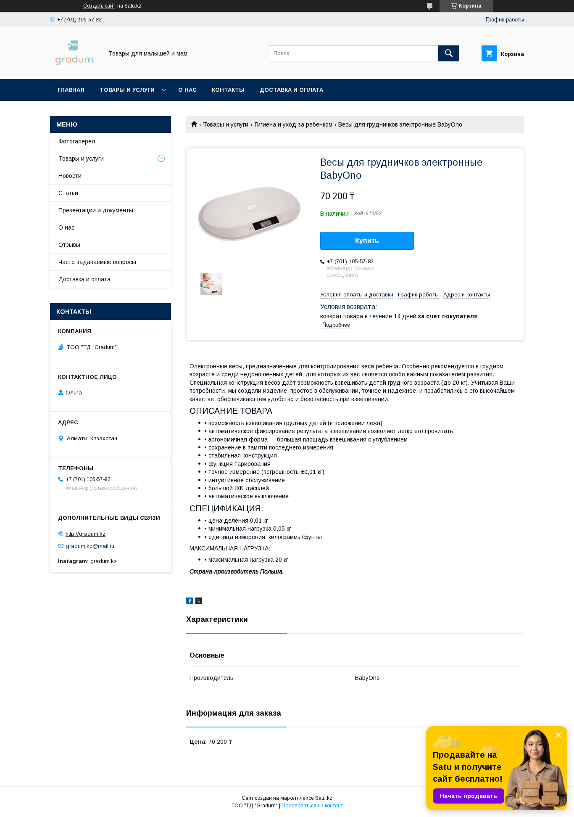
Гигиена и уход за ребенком (293, 124)
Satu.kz (323, 798)
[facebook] (189, 602)
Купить (367, 240)
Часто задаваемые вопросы (97, 262)
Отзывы (69, 244)
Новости (70, 175)
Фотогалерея (76, 141)
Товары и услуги (127, 90)
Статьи (68, 193)
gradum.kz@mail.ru (90, 545)
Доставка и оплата (291, 90)
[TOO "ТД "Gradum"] (74, 68)
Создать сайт (99, 6)
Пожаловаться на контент (312, 806)
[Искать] (448, 53)
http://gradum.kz (85, 534)
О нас (187, 90)
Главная (71, 90)
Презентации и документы (95, 210)
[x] (198, 602)
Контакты (228, 90)
